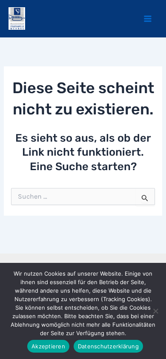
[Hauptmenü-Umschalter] (148, 18)
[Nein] (155, 311)
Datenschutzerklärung (108, 346)
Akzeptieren (48, 346)
